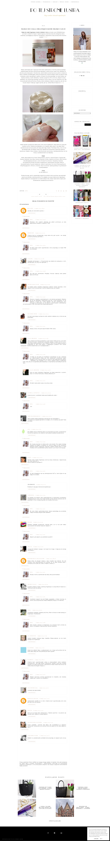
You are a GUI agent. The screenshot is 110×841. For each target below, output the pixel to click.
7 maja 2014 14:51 (40, 508)
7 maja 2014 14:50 (40, 471)
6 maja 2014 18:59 (39, 208)
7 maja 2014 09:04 (43, 584)
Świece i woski (64, 1)
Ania (31, 219)
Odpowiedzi (26, 216)
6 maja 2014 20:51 (47, 416)
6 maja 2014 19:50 (41, 245)
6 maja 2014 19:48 (41, 271)
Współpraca (75, 1)
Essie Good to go (36, 196)
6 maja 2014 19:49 (41, 219)
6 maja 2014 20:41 (46, 392)
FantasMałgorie (33, 735)
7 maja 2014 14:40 (40, 296)
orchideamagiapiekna (35, 722)
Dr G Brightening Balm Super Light (55, 196)
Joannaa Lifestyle (34, 392)
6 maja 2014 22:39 (38, 522)
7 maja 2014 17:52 (39, 647)
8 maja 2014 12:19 (44, 698)
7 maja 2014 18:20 (40, 659)
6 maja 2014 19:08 (39, 258)
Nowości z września (82, 218)
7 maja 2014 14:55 (40, 596)
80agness (31, 647)
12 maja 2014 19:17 (44, 735)
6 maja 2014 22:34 (40, 495)
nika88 (30, 522)
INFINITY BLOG (32, 584)
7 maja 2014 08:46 (51, 558)
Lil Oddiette (32, 635)
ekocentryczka (33, 688)
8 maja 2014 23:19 (38, 710)
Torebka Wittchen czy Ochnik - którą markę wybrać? (45, 788)
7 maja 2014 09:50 (37, 610)
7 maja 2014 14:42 (40, 326)
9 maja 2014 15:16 (40, 674)
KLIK (62, 82)
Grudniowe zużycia (82, 202)
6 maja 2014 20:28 (43, 338)
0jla (29, 429)
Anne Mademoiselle (34, 416)
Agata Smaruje (32, 338)
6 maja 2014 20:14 (44, 314)
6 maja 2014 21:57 (36, 429)
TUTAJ (45, 37)
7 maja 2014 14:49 (40, 441)
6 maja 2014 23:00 (38, 546)
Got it (101, 838)
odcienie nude (32, 314)
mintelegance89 (33, 698)
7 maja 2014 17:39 (42, 635)
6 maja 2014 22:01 (37, 457)
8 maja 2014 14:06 (46, 370)
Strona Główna (36, 1)
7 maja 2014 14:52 (40, 534)
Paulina (30, 258)
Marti (29, 457)
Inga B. (30, 546)
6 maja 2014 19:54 (45, 284)
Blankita (30, 659)
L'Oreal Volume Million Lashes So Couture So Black (82, 167)
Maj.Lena (30, 208)
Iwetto (30, 710)
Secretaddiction (33, 284)
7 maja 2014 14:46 (40, 354)
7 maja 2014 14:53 (40, 572)
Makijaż (55, 1)
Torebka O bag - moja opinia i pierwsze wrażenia (82, 185)
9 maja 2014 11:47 (48, 722)
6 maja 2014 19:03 (40, 233)
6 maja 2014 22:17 (41, 484)
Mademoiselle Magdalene (36, 558)
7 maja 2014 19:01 (44, 688)
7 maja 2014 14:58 (40, 622)
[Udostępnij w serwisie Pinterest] (66, 191)
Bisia (29, 610)
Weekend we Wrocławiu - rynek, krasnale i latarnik (83, 807)
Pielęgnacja (47, 1)
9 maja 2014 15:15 (40, 380)
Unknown (31, 233)
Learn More (96, 838)
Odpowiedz (32, 213)
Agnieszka (31, 495)
